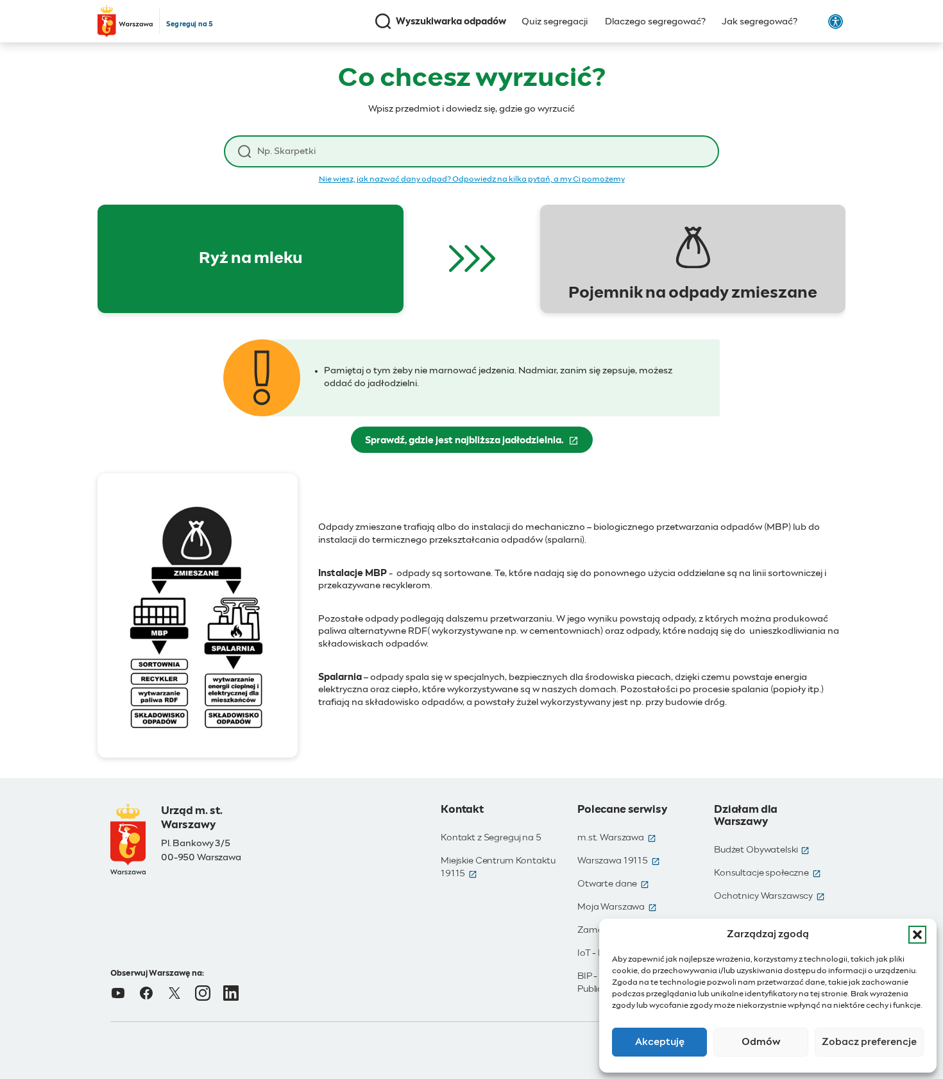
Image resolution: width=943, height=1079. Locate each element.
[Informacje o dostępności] (835, 21)
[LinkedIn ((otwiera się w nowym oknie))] (231, 993)
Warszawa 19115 (618, 860)
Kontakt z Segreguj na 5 (491, 837)
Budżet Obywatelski (762, 849)
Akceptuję (659, 1042)
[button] (917, 934)
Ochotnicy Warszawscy (769, 896)
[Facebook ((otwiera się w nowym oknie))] (146, 993)
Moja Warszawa (617, 907)
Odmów (761, 1042)
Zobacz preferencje (869, 1042)
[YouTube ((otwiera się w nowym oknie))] (118, 993)
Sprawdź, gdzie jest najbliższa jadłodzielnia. (479, 444)
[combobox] (481, 151)
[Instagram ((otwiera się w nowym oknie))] (202, 993)
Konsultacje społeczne (767, 873)
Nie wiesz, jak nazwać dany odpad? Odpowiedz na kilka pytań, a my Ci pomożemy (472, 179)
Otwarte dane (613, 883)
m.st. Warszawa (616, 837)
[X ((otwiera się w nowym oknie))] (174, 993)
